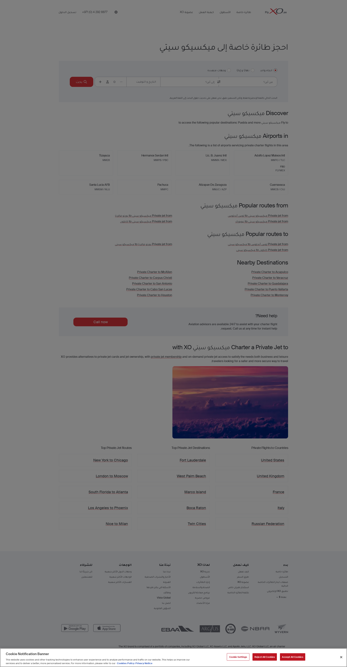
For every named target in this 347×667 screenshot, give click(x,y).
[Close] (341, 657)
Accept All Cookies (292, 657)
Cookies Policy (125, 663)
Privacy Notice (143, 663)
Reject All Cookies (264, 657)
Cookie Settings (238, 657)
